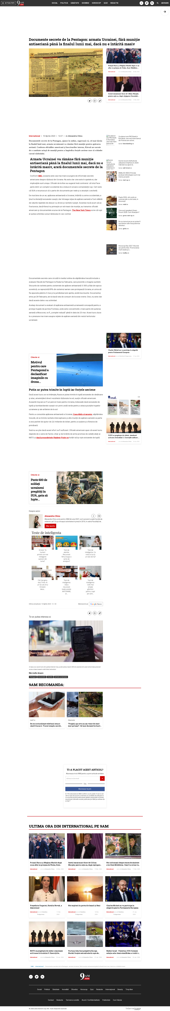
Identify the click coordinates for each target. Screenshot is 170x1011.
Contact (51, 1000)
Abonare (165, 3)
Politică (64, 3)
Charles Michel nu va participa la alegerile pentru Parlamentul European (122, 906)
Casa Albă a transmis (82, 414)
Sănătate (75, 3)
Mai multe (50, 526)
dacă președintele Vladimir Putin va (52, 437)
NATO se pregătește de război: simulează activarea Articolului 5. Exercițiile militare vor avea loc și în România (123, 437)
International (111, 71)
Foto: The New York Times (38, 95)
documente (42, 677)
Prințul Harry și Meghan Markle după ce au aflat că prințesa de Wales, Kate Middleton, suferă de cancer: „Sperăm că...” (123, 68)
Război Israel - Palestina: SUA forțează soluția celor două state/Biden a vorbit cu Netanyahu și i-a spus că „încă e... (123, 953)
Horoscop (96, 3)
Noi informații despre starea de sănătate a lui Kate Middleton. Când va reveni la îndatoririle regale (122, 865)
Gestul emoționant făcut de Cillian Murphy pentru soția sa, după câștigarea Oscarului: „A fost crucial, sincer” (123, 96)
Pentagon (33, 677)
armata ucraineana (61, 677)
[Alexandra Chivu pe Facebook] (93, 516)
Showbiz (85, 3)
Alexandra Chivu (75, 136)
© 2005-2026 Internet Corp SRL (39, 1009)
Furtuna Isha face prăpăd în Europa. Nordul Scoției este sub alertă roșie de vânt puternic (83, 953)
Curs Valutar (117, 1000)
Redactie (114, 3)
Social (55, 3)
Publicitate (106, 1000)
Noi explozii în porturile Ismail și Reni (84, 905)
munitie (50, 677)
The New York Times (81, 210)
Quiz (106, 3)
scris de (124, 71)
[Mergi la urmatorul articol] (165, 11)
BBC (40, 176)
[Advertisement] (123, 153)
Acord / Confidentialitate (91, 1000)
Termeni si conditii (72, 1000)
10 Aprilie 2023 (49, 136)
